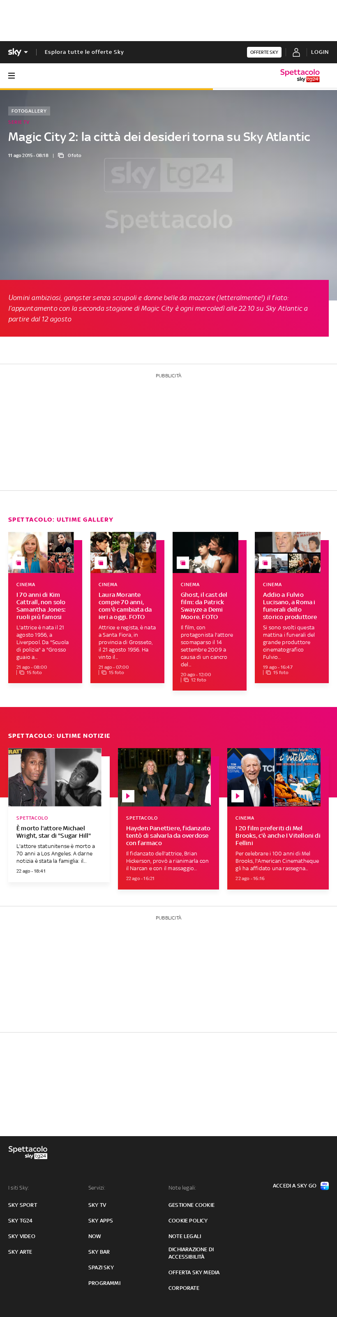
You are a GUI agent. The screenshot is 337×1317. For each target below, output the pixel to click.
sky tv (97, 1205)
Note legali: (182, 1188)
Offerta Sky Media (193, 1272)
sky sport (22, 1205)
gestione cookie (191, 1205)
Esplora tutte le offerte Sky (84, 52)
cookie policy (188, 1221)
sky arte (20, 1252)
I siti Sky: (18, 1188)
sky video (21, 1236)
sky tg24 (20, 1221)
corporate (183, 1288)
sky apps (100, 1221)
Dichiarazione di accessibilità (191, 1253)
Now (95, 1236)
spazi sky (101, 1267)
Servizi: (97, 1188)
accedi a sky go (294, 1186)
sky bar (99, 1252)
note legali (184, 1236)
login (320, 52)
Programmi (104, 1283)
